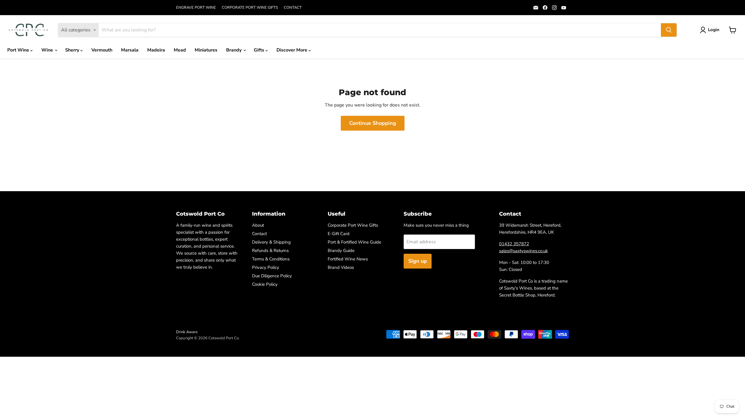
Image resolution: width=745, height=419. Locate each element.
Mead (180, 50)
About (258, 225)
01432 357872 (514, 244)
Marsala (130, 50)
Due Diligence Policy (272, 276)
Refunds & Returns (270, 250)
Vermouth (101, 50)
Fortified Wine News (348, 259)
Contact (259, 234)
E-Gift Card (339, 234)
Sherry (72, 50)
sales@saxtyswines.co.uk (523, 251)
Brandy (234, 50)
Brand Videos (341, 267)
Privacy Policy (265, 267)
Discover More (292, 50)
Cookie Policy (265, 284)
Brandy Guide (341, 250)
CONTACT (293, 8)
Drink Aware (187, 332)
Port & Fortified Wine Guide (354, 242)
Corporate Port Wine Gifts (353, 225)
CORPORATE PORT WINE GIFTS (250, 8)
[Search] (669, 30)
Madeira (156, 50)
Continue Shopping (372, 123)
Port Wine (18, 50)
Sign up (417, 261)
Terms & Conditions (271, 259)
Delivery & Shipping (271, 242)
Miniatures (206, 50)
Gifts (259, 50)
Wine (47, 50)
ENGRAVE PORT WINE (196, 8)
